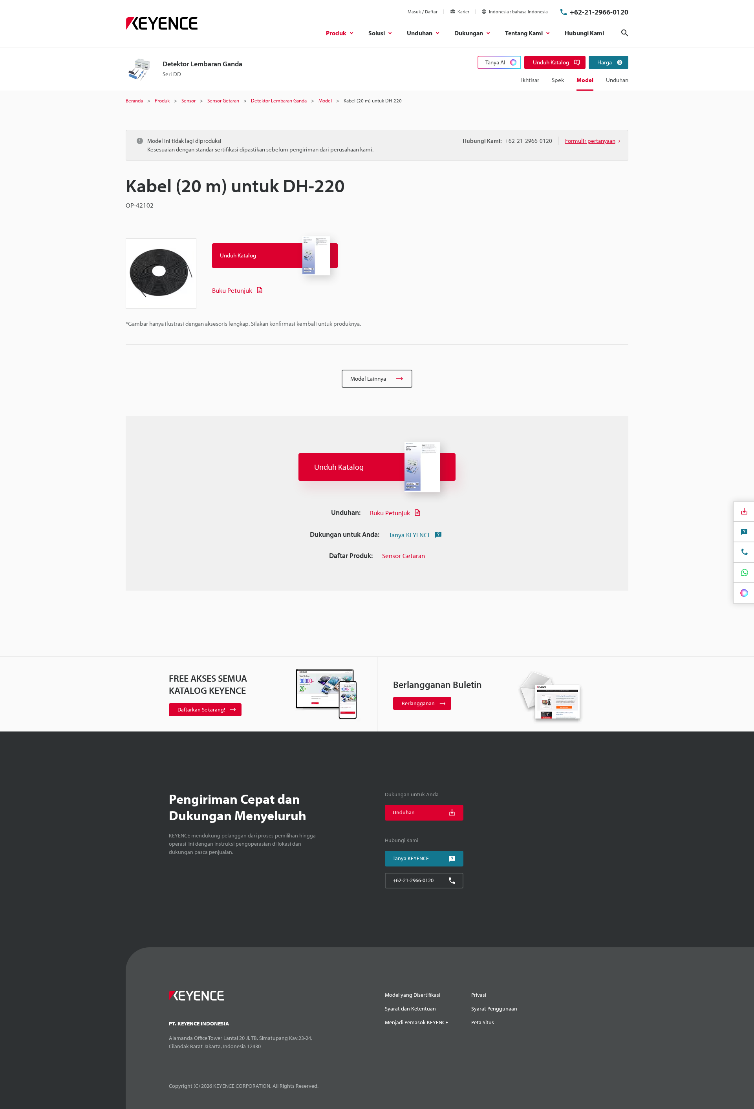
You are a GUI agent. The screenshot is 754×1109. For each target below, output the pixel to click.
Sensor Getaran (403, 555)
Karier (463, 12)
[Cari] (624, 32)
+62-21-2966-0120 (599, 11)
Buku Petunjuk (232, 290)
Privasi (478, 994)
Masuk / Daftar (422, 12)
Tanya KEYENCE (410, 535)
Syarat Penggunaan (494, 1008)
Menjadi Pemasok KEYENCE (416, 1022)
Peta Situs (482, 1022)
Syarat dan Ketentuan (410, 1008)
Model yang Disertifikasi (412, 994)
